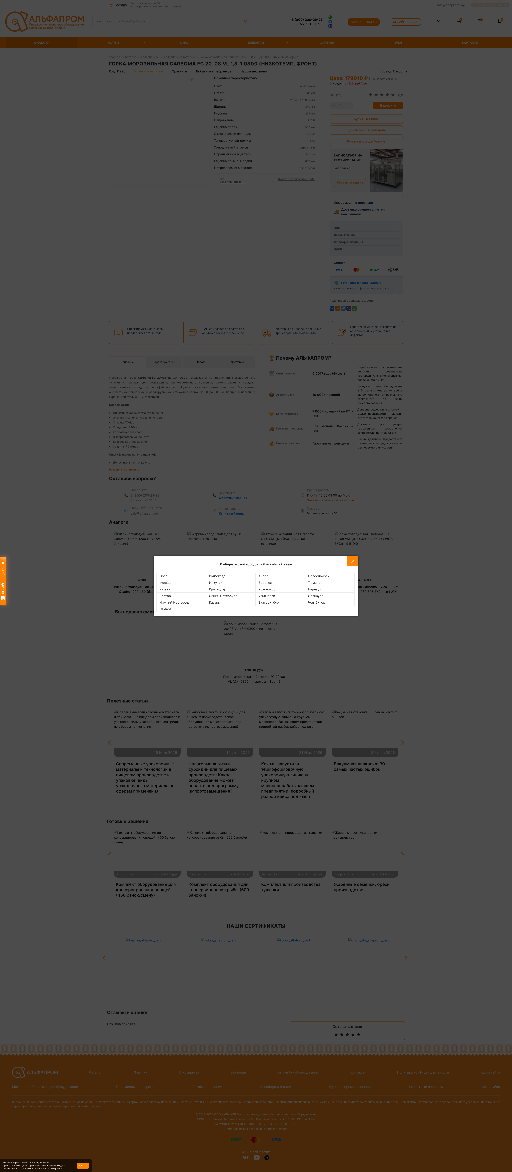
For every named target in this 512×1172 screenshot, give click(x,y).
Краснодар (217, 589)
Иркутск (215, 583)
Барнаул (314, 589)
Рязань (164, 589)
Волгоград (217, 576)
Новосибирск (318, 576)
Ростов (165, 596)
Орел (163, 576)
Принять (83, 1165)
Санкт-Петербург (223, 596)
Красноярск (267, 589)
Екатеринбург (269, 602)
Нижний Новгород (174, 602)
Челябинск (316, 602)
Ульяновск (266, 596)
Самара (165, 609)
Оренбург (315, 596)
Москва (165, 583)
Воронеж (265, 583)
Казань (214, 602)
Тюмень (314, 583)
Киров (263, 576)
